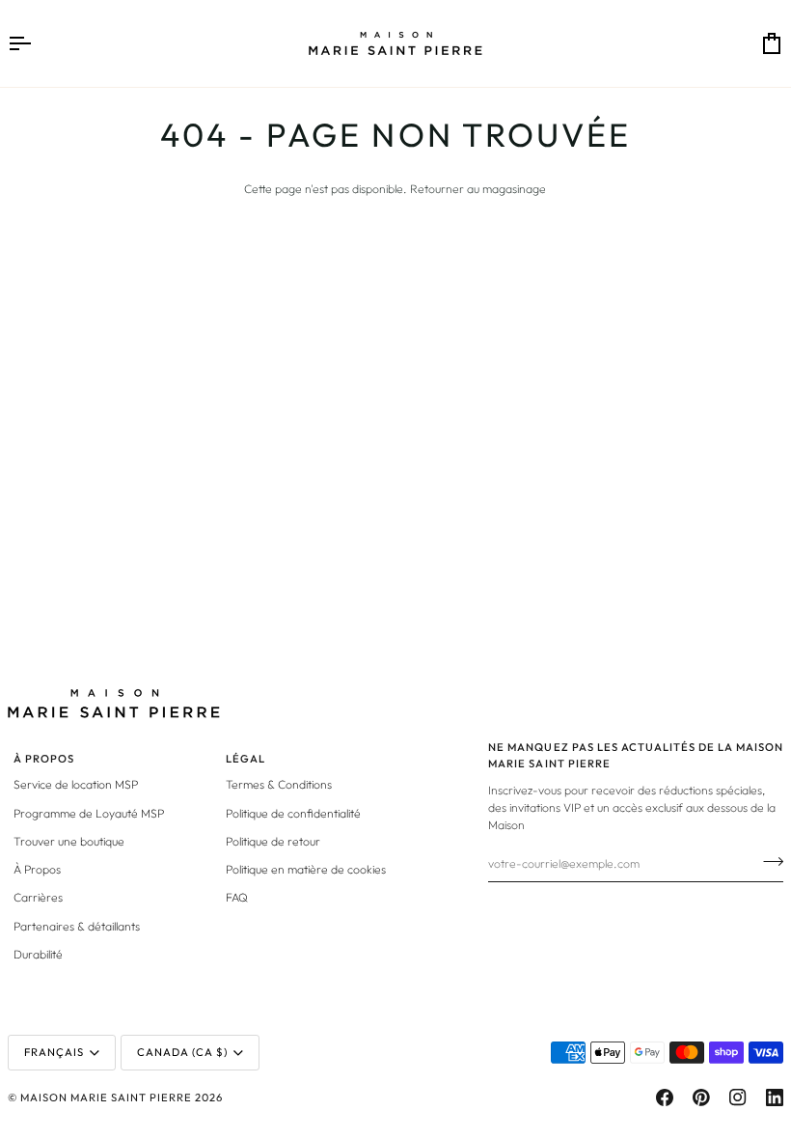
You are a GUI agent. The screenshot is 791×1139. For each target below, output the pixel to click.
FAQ (237, 897)
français (54, 1052)
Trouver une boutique (69, 841)
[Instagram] (738, 1097)
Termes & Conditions (279, 784)
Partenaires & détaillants (77, 926)
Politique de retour (273, 841)
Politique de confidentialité (293, 813)
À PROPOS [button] (44, 758)
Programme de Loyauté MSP (89, 813)
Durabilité (38, 954)
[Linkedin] (774, 1097)
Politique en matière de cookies (306, 869)
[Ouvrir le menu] (37, 43)
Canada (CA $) (182, 1052)
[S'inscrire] (767, 861)
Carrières (38, 897)
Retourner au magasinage (478, 188)
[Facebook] (664, 1097)
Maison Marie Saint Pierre (106, 1097)
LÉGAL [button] (245, 758)
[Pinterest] (701, 1097)
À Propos (37, 869)
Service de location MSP (76, 784)
